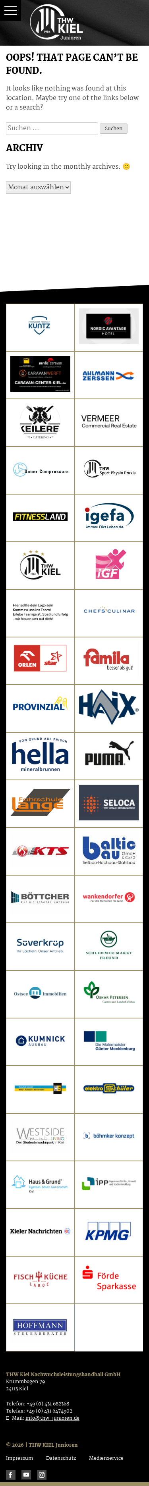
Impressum (19, 1458)
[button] (10, 10)
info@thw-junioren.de (52, 1418)
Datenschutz (61, 1458)
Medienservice (106, 1458)
